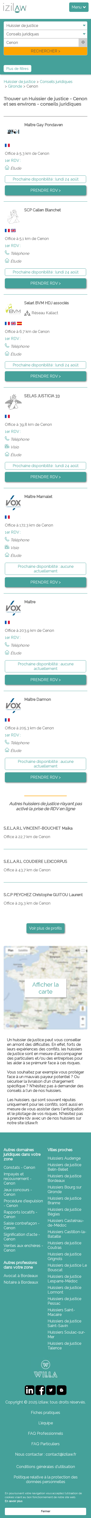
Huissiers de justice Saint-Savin (64, 1323)
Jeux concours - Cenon (18, 1192)
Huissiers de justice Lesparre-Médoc (64, 1278)
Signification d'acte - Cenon (22, 1236)
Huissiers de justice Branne (64, 1200)
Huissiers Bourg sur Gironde (65, 1189)
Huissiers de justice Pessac (64, 1301)
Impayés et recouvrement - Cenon (18, 1179)
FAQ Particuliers (45, 1444)
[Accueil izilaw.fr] (14, 14)
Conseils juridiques (56, 81)
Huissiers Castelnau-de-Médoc (66, 1223)
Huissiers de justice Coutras (64, 1245)
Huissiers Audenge (64, 1158)
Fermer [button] (45, 1511)
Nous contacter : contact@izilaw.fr (45, 1454)
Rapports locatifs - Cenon (20, 1214)
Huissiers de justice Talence (64, 1345)
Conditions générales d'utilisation (45, 1466)
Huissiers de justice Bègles (64, 1211)
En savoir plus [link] (13, 1501)
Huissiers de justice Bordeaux (64, 1178)
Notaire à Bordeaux (21, 1282)
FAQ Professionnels (45, 1433)
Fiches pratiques (45, 1412)
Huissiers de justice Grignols (64, 1256)
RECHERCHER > (45, 51)
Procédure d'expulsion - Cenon (23, 1203)
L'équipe (45, 1423)
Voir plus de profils (45, 928)
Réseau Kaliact (45, 312)
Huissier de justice (19, 81)
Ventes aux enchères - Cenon (23, 1248)
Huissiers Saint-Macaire (61, 1312)
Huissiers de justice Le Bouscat (67, 1267)
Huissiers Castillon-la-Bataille (67, 1234)
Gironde (15, 86)
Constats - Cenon (19, 1167)
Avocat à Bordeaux (21, 1275)
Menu (77, 7)
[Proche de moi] (83, 42)
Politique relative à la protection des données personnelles (46, 1479)
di (5, 38)
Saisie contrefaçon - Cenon (22, 1225)
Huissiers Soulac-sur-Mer (66, 1334)
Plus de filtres (17, 68)
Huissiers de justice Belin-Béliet (64, 1167)
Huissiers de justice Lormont (64, 1290)
